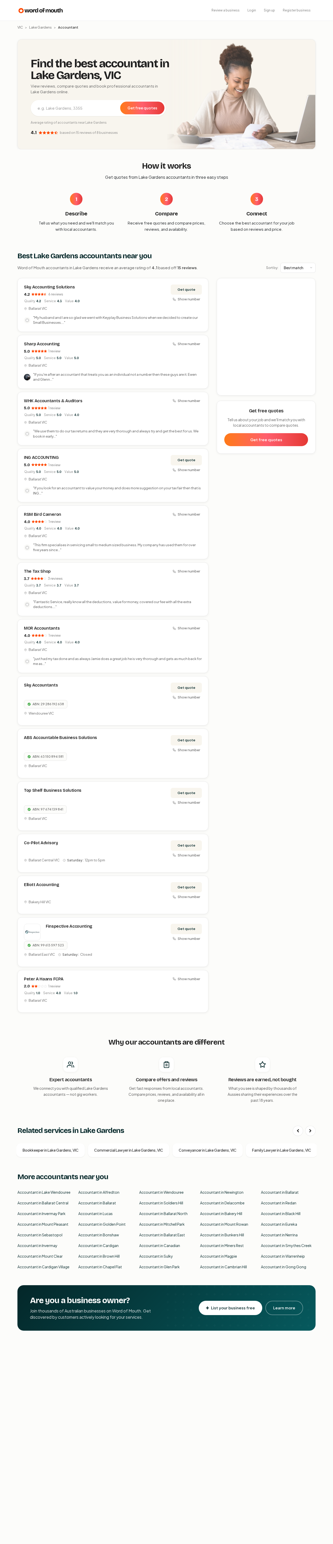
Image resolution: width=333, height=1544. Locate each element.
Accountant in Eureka (279, 1224)
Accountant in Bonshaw (98, 1234)
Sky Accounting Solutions (49, 287)
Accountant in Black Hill (280, 1213)
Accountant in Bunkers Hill (222, 1234)
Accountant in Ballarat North (163, 1213)
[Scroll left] (298, 1131)
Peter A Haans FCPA (43, 978)
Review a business (226, 10)
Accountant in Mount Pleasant (42, 1224)
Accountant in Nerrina (279, 1234)
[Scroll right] (310, 1131)
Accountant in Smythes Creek (286, 1245)
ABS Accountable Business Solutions (60, 737)
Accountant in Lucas (95, 1213)
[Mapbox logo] (230, 390)
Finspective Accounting (69, 926)
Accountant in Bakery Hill (221, 1213)
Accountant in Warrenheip (283, 1256)
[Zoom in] (308, 285)
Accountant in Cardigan (98, 1245)
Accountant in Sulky (156, 1256)
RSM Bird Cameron (42, 514)
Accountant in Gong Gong (283, 1266)
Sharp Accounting (42, 343)
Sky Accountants (41, 685)
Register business (297, 10)
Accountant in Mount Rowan (224, 1224)
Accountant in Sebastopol (39, 1234)
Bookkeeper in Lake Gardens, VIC (51, 1150)
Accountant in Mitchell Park (162, 1224)
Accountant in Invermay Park (41, 1213)
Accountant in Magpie (218, 1256)
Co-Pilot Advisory (41, 842)
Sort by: (272, 268)
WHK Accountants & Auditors (53, 400)
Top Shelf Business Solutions (52, 790)
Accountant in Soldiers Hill (161, 1202)
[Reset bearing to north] (308, 300)
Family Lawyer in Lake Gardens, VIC (281, 1150)
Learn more (284, 1307)
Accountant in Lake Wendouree (44, 1192)
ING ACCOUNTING (41, 457)
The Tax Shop (37, 571)
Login (251, 10)
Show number (189, 299)
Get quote (186, 289)
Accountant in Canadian (159, 1245)
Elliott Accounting (41, 884)
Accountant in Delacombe (222, 1202)
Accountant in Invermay (37, 1245)
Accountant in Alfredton (98, 1192)
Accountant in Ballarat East (162, 1234)
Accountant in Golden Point (102, 1224)
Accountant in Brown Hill (99, 1256)
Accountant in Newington (222, 1192)
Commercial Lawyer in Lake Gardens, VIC (128, 1150)
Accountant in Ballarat (280, 1192)
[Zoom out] (308, 292)
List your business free (233, 1307)
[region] (266, 337)
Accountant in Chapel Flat (100, 1266)
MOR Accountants (42, 628)
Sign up (269, 10)
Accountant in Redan (278, 1202)
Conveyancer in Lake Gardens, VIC (207, 1150)
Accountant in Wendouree (161, 1192)
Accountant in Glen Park (159, 1266)
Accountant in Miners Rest (222, 1245)
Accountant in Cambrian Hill (223, 1266)
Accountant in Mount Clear (40, 1256)
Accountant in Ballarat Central (42, 1202)
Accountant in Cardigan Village (43, 1266)
